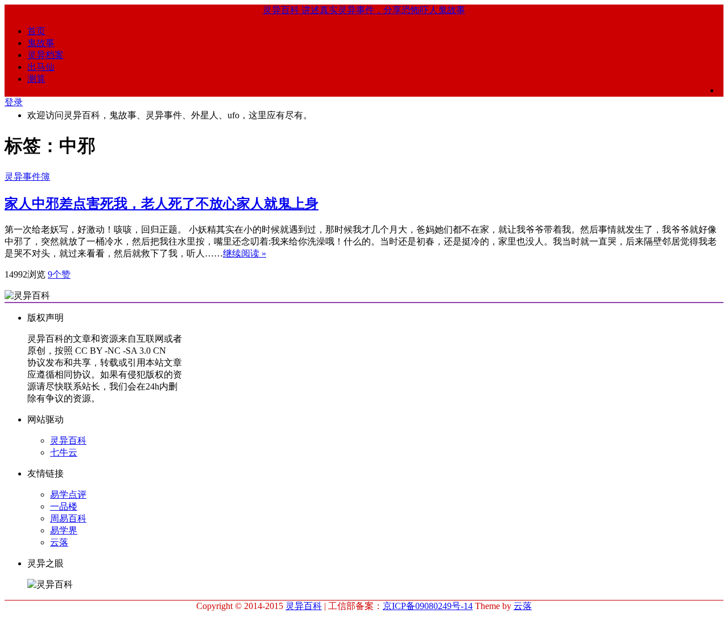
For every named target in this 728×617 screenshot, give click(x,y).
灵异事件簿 (27, 176)
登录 (14, 102)
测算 (36, 79)
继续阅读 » (244, 253)
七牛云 (63, 452)
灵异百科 (68, 440)
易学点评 (68, 494)
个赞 (59, 274)
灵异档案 (45, 55)
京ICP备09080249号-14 (428, 606)
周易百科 (68, 518)
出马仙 (41, 67)
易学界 (63, 530)
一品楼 (63, 506)
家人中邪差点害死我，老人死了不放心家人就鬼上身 (161, 203)
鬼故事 (41, 43)
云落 (59, 542)
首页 (36, 31)
